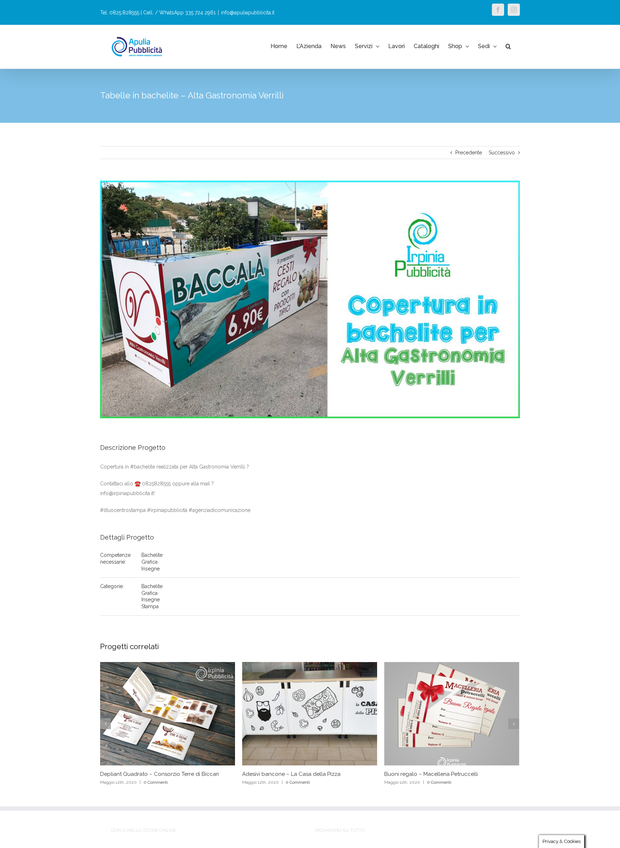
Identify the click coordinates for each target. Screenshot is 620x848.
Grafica (149, 562)
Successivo (502, 152)
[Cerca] (508, 46)
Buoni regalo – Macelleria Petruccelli (431, 774)
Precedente (468, 152)
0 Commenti (156, 782)
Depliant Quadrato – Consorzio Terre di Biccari (159, 774)
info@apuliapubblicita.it (247, 12)
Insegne (150, 569)
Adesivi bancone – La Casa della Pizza (291, 774)
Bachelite (152, 555)
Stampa (150, 606)
